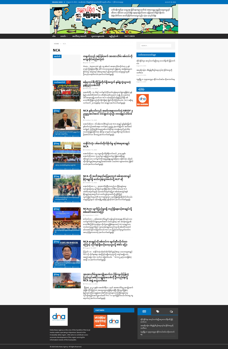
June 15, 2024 (89, 63)
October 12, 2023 (91, 182)
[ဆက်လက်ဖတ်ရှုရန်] (106, 74)
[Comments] (171, 311)
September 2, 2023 (91, 215)
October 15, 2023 (91, 150)
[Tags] (158, 311)
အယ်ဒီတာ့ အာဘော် (79, 36)
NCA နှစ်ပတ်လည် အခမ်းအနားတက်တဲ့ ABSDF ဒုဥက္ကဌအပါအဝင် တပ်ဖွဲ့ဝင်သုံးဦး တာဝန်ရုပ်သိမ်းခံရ (108, 113)
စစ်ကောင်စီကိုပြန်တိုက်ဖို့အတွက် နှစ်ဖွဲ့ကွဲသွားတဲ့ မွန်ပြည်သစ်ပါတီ (107, 83)
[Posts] (144, 311)
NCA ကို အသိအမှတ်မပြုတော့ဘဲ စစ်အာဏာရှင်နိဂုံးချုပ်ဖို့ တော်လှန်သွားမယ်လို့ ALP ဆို (107, 177)
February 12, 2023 (91, 284)
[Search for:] (155, 46)
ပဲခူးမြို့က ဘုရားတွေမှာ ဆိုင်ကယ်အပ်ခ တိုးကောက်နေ (155, 79)
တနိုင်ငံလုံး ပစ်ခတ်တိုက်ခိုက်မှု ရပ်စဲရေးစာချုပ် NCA (106, 145)
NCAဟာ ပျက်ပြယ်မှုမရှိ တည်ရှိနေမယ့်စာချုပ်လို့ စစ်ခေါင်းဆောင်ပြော (107, 210)
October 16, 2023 (91, 120)
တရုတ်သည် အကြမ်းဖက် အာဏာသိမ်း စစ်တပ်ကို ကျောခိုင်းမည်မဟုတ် (107, 58)
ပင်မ (53, 36)
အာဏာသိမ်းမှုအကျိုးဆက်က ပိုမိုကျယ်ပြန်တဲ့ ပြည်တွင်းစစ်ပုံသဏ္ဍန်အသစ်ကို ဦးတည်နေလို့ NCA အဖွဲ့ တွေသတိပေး (106, 277)
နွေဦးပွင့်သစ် (113, 36)
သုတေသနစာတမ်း (97, 36)
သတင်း (63, 36)
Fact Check (130, 36)
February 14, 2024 (91, 88)
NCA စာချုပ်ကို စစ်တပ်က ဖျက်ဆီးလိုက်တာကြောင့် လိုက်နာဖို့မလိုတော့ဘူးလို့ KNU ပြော (105, 243)
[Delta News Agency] (114, 32)
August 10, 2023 (90, 248)
